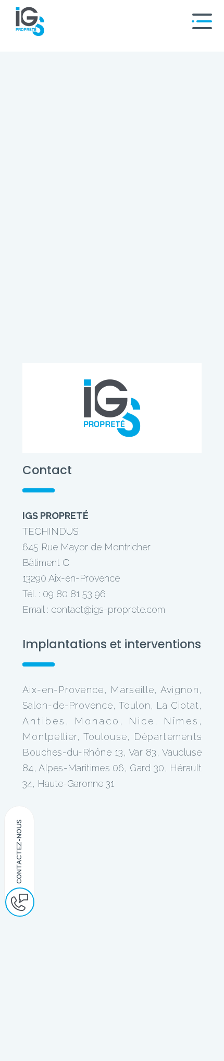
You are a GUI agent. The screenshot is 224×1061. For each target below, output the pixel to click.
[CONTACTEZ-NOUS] (19, 902)
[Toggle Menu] (200, 21)
